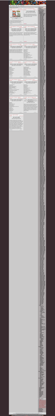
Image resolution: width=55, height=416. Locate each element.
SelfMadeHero (42, 372)
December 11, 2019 (42, 247)
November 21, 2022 (42, 144)
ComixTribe (41, 345)
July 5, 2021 (41, 192)
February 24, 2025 (42, 65)
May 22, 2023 (41, 127)
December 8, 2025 (42, 38)
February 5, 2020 (42, 242)
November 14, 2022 (42, 145)
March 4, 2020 (42, 239)
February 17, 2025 (42, 66)
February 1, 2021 (42, 207)
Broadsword (41, 341)
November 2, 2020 (42, 216)
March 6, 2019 (42, 274)
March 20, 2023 (42, 133)
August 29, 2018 (42, 292)
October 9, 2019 (42, 253)
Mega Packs (41, 394)
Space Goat (41, 375)
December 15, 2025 (42, 37)
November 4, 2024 (42, 76)
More (40, 304)
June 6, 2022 (41, 160)
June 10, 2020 (42, 230)
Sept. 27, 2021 (42, 184)
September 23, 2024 (42, 80)
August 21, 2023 (42, 118)
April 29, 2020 (42, 234)
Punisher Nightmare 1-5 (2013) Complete (16, 26)
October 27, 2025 (42, 42)
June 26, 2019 (42, 263)
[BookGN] (43, 2)
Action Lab (41, 323)
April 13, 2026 (42, 26)
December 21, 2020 (42, 211)
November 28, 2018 (42, 283)
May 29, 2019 (41, 266)
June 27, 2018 (42, 298)
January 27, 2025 (42, 68)
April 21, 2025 (42, 60)
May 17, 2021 (41, 197)
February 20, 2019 (42, 275)
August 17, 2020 (42, 223)
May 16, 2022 (41, 162)
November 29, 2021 (42, 178)
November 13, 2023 (42, 110)
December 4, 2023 (42, 108)
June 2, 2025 (41, 56)
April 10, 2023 (42, 131)
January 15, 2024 (42, 104)
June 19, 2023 (42, 124)
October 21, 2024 (42, 77)
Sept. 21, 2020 (42, 220)
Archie (41, 331)
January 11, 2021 (42, 209)
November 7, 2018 (42, 285)
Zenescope (41, 384)
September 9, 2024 (42, 81)
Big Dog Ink (42, 332)
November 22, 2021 (42, 179)
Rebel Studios (42, 369)
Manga (40, 389)
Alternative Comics (42, 326)
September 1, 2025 (42, 47)
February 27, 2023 (42, 135)
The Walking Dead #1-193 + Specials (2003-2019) (44, 400)
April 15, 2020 (42, 235)
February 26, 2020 (42, 240)
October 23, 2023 (42, 112)
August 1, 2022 (42, 155)
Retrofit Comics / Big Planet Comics (42, 371)
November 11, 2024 (42, 75)
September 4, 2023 (42, 117)
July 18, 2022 (41, 156)
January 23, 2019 (42, 278)
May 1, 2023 (41, 129)
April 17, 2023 (42, 130)
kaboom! (42, 338)
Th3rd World (41, 378)
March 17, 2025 (42, 63)
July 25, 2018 (41, 295)
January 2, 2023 (42, 140)
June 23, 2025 (42, 54)
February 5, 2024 (42, 102)
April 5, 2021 (41, 201)
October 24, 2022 (42, 147)
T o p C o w (42, 316)
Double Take (41, 347)
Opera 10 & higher (32, 413)
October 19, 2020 (42, 217)
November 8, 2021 (42, 180)
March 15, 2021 (42, 203)
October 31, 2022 (42, 146)
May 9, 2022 (41, 163)
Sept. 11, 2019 (42, 256)
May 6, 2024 (41, 93)
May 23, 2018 (41, 301)
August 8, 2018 (42, 294)
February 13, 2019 (42, 276)
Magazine (40, 388)
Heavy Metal (41, 353)
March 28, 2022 (42, 167)
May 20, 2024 (41, 92)
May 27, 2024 (41, 91)
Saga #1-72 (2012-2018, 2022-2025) (43, 401)
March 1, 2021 (42, 204)
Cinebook (41, 344)
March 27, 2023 (42, 132)
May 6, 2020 (41, 233)
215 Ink (41, 320)
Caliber (41, 342)
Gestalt (41, 350)
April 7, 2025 (41, 61)
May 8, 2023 (41, 128)
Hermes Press (42, 355)
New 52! (22, 80)
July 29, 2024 (41, 85)
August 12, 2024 (42, 84)
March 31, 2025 (42, 62)
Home (40, 8)
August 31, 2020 (42, 222)
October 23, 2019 (42, 252)
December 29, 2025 (42, 36)
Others (41, 386)
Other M (22, 27)
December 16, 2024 (42, 72)
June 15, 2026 (42, 20)
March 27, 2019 (42, 272)
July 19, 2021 (41, 191)
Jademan (41, 359)
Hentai (40, 390)
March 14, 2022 (42, 168)
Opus (40, 367)
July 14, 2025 (41, 52)
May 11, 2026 (41, 23)
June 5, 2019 (41, 265)
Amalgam (41, 327)
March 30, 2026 (42, 27)
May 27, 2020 (41, 231)
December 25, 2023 (42, 106)
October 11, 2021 (42, 183)
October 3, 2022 (42, 149)
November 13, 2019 (42, 250)
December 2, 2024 (42, 73)
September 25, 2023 (42, 115)
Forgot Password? (41, 0)
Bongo (41, 337)
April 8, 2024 (41, 96)
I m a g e (21, 9)
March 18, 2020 (42, 238)
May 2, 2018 (41, 303)
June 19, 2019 (42, 264)
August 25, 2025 (42, 48)
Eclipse (41, 349)
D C (37, 27)
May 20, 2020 (41, 232)
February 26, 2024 (42, 100)
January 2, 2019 (42, 280)
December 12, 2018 (42, 282)
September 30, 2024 (42, 79)
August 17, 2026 (42, 14)
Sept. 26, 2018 (42, 289)
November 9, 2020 (42, 215)
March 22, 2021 (42, 202)
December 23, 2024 (42, 71)
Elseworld (42, 310)
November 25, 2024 (42, 74)
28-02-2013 (10, 27)
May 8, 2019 (41, 268)
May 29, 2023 (41, 126)
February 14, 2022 (42, 171)
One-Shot (22, 9)
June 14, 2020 (42, 229)
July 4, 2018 (41, 297)
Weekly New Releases (20, 80)
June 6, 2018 (41, 300)
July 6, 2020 (41, 227)
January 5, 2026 (42, 35)
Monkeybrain (41, 364)
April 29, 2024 (42, 94)
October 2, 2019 (42, 254)
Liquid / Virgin (42, 362)
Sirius (41, 373)
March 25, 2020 (42, 237)
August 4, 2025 (42, 50)
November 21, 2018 (42, 284)
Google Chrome (40, 413)
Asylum (41, 333)
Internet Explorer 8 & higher (27, 413)
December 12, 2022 (42, 142)
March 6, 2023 (42, 134)
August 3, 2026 (42, 15)
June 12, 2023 (42, 125)
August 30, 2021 (42, 187)
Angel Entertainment (43, 329)
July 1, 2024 (41, 88)
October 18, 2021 (42, 182)
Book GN (11, 7)
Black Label (42, 306)
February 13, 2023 (42, 136)
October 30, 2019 (42, 251)
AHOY (41, 324)
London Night (42, 363)
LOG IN (44, 0)
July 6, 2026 (41, 18)
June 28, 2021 (42, 193)
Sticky (40, 396)
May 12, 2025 (41, 58)
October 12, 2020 (42, 218)
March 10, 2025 (42, 64)
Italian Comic (41, 392)
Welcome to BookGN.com (18, 2)
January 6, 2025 (42, 70)
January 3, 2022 (42, 175)
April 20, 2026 (42, 25)
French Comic (41, 391)
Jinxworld (42, 308)
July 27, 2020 (41, 225)
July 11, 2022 (41, 157)
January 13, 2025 (42, 69)
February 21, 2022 (42, 170)
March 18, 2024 (42, 98)
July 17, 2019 (41, 261)
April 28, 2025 (42, 59)
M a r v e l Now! (43, 312)
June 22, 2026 (42, 19)
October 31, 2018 (42, 286)
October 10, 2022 (42, 148)
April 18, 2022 (42, 165)
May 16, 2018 (41, 302)
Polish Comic (41, 393)
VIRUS (41, 354)
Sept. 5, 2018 (41, 291)
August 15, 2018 (42, 293)
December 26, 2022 (42, 141)
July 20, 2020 (41, 226)
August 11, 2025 (42, 49)
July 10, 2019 (41, 262)
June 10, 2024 (42, 90)
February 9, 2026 (42, 32)
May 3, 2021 (41, 198)
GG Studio (41, 351)
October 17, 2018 (42, 287)
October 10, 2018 (42, 288)
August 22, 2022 (42, 153)
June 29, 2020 (42, 228)
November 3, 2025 (42, 41)
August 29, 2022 (42, 152)
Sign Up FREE (37, 0)
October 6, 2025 (42, 44)
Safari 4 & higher (36, 413)
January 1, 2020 (42, 245)
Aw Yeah (42, 348)
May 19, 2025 (41, 57)
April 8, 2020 (41, 236)
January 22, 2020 (42, 243)
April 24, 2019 (42, 269)
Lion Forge (41, 361)
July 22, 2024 (41, 86)
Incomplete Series (41, 387)
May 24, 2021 (41, 196)
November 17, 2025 (42, 40)
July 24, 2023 (41, 121)
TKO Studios (41, 379)
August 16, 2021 (42, 188)
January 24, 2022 (42, 173)
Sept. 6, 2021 (41, 186)
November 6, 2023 (42, 111)
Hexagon (41, 356)
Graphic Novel (41, 11)
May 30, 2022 (41, 161)
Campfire (41, 343)
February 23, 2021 (42, 205)
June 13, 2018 (42, 299)
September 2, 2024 (42, 82)
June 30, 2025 (42, 53)
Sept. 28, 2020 (42, 219)
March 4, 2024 (42, 99)
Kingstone (41, 360)
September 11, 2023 (42, 116)
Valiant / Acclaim (42, 382)
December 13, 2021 (42, 177)
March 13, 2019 (42, 273)
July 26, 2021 (41, 190)
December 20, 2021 (42, 176)
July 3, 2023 (41, 123)
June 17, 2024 (42, 89)
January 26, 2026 (42, 33)
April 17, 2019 (42, 270)
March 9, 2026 (42, 29)
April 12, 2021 (42, 200)
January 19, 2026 (42, 34)
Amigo (41, 328)
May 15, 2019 (41, 267)
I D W (40, 318)
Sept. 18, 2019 (42, 255)
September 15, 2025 (42, 46)
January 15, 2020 (42, 244)
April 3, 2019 (41, 271)
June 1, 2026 (41, 21)
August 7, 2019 (42, 259)
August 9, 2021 (42, 189)
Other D (41, 385)
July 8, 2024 (41, 87)
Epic (41, 314)
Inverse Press (42, 358)
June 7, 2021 (41, 195)
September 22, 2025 (42, 45)
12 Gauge (41, 319)
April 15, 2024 (42, 95)
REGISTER (27, 415)
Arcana (41, 330)
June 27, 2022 (42, 158)
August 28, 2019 (42, 257)
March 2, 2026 (42, 30)
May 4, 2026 (41, 24)
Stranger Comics (42, 376)
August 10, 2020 (42, 224)
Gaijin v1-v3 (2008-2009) (41, 405)
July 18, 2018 (41, 296)
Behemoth (41, 335)
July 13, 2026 (41, 17)
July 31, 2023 (41, 120)
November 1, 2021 (42, 181)
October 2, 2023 (42, 114)
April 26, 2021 (42, 199)
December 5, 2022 (42, 143)
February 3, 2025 (42, 67)
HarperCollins (42, 352)
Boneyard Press (42, 336)
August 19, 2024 (42, 83)
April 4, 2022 (41, 166)
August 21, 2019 (42, 258)
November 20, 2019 (42, 249)
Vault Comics (42, 383)
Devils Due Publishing (40, 346)
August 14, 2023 (42, 119)
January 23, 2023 (42, 138)
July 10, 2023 (41, 122)
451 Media (41, 321)
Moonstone (41, 365)
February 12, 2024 (42, 101)
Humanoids (41, 357)
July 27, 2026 (41, 16)
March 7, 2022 (42, 169)
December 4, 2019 (42, 248)
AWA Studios (41, 334)
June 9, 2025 (41, 55)
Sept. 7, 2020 (41, 221)
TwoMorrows (41, 381)
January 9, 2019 (42, 279)
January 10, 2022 (42, 174)
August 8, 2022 (42, 154)
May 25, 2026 (41, 22)
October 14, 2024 (42, 78)
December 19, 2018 (42, 281)
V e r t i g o (42, 307)
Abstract (41, 322)
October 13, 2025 (42, 43)
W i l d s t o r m (43, 309)
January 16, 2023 (42, 139)
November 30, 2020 (42, 213)
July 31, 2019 (41, 260)
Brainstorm (41, 340)
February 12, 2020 (42, 241)
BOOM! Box (42, 339)
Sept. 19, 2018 (42, 290)
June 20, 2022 (42, 159)
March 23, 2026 (42, 28)
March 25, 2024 (42, 97)
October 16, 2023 (42, 113)
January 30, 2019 (42, 277)
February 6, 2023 (42, 137)
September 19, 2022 (42, 150)
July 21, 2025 (41, 51)
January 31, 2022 (42, 172)
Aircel (41, 325)
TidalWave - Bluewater (40, 377)
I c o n (37, 9)
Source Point (41, 374)
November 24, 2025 (42, 39)
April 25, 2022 (42, 164)
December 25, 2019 (42, 246)
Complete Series (18, 9)
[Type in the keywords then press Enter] (40, 4)
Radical (41, 368)
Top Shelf (41, 380)
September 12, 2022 (42, 151)
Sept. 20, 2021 (42, 185)
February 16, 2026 (42, 31)
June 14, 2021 (42, 194)
